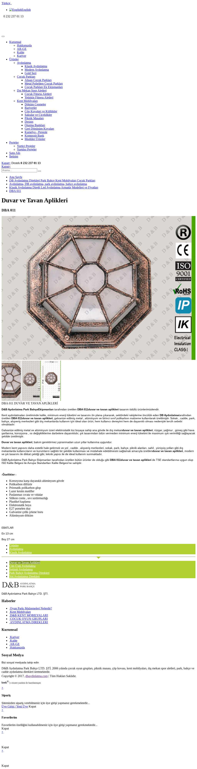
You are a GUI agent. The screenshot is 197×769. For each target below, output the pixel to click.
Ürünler (14, 59)
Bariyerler (31, 107)
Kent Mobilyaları (27, 101)
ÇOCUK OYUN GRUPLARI (28, 618)
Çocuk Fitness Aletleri (38, 94)
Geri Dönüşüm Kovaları (39, 128)
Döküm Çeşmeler (35, 104)
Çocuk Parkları (26, 76)
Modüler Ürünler (35, 139)
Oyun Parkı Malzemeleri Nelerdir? (30, 608)
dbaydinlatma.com (36, 676)
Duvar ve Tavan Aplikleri (24, 562)
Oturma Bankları (35, 125)
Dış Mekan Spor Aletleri (32, 90)
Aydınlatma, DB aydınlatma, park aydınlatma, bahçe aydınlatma (48, 184)
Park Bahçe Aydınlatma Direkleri (29, 573)
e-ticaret (14, 682)
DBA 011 (15, 191)
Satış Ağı (14, 153)
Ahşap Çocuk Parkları (38, 80)
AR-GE (22, 48)
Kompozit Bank (34, 135)
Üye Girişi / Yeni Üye (15, 706)
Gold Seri (30, 73)
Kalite (20, 52)
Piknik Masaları (34, 118)
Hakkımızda (24, 45)
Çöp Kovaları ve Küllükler (41, 111)
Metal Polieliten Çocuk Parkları (44, 83)
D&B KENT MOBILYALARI (28, 615)
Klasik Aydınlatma (36, 66)
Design (29, 121)
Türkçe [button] (7, 3)
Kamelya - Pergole (36, 132)
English (26, 9)
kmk (5, 682)
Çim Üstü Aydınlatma (22, 566)
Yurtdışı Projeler (27, 149)
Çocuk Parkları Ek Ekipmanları (44, 87)
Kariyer (21, 55)
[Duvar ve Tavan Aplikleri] (98, 358)
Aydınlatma (24, 62)
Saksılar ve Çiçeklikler (38, 114)
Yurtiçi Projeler (26, 146)
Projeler (14, 142)
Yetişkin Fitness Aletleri (39, 97)
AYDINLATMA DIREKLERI (28, 622)
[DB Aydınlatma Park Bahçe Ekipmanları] (26, 32)
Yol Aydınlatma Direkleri (24, 576)
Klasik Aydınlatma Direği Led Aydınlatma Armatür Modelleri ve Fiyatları (53, 187)
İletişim (13, 156)
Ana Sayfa (15, 177)
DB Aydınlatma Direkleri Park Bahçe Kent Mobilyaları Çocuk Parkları (52, 180)
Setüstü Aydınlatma (21, 569)
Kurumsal (15, 42)
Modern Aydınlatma (37, 69)
